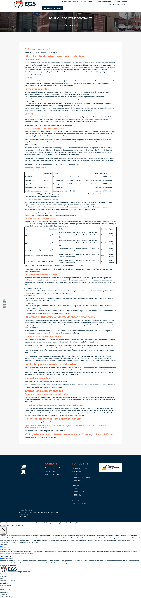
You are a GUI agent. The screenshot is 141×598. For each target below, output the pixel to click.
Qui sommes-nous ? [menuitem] (7, 574)
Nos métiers (86, 2)
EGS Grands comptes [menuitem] (7, 581)
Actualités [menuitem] (3, 594)
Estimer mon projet (118, 5)
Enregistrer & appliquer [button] (8, 565)
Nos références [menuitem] (5, 585)
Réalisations (70, 25)
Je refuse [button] (10, 525)
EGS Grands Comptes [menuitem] (7, 590)
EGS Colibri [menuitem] (3, 583)
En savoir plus (19, 525)
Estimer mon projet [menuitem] (6, 597)
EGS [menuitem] (1, 578)
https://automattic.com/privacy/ (36, 72)
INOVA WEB (22, 517)
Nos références (104, 2)
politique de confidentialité (50, 512)
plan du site (23, 512)
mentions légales (34, 512)
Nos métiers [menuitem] (4, 576)
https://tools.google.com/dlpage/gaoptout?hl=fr (67, 265)
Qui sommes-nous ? (69, 2)
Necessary (6, 547)
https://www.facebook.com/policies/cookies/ (61, 215)
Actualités (122, 2)
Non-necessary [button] (5, 556)
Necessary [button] (3, 545)
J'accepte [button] (3, 525)
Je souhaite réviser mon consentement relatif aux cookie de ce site (48, 125)
